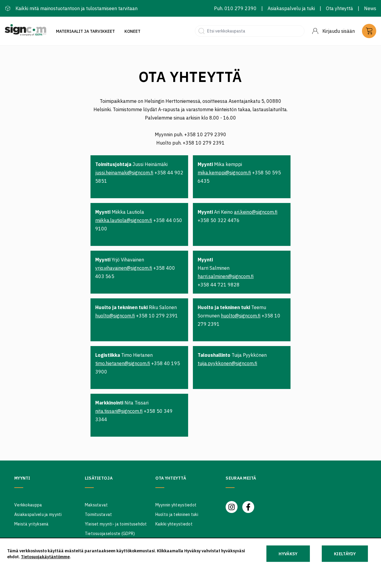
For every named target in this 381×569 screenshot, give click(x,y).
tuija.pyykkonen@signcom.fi (227, 363)
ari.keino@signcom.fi (255, 212)
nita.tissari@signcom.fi (119, 411)
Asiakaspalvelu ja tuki (291, 8)
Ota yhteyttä (339, 8)
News (370, 8)
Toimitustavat (98, 514)
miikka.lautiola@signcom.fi (123, 220)
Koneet (132, 31)
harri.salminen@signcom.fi (226, 276)
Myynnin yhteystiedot (176, 505)
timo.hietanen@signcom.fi (122, 363)
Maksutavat (96, 505)
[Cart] (369, 31)
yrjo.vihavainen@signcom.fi (123, 268)
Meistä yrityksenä (31, 524)
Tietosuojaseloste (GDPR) (110, 533)
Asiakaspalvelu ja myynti (38, 514)
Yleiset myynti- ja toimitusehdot (116, 524)
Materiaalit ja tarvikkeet (85, 31)
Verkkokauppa (28, 505)
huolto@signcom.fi (115, 316)
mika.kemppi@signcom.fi (224, 173)
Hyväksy (288, 553)
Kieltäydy (345, 553)
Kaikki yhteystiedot (174, 524)
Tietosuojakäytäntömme (45, 556)
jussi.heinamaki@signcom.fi (124, 173)
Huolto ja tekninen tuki (176, 514)
